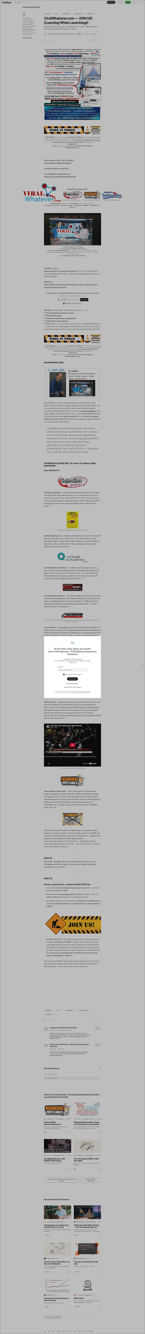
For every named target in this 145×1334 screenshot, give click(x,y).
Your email (60, 667)
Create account (73, 679)
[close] (99, 638)
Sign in (79, 687)
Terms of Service (79, 691)
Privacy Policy (87, 691)
